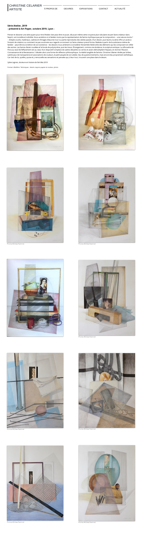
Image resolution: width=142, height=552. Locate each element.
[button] (35, 112)
